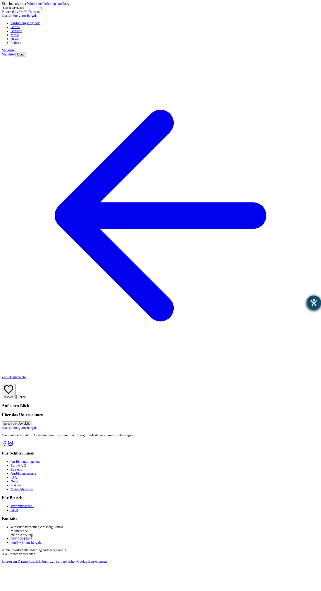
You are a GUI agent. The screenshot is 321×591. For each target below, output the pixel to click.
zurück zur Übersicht (16, 423)
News (14, 39)
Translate (34, 12)
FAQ (13, 477)
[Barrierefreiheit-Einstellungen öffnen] (314, 303)
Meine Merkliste (21, 489)
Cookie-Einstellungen (92, 561)
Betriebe (16, 31)
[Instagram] (10, 445)
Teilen (22, 397)
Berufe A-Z (18, 465)
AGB (14, 510)
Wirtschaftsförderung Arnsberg (48, 3)
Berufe (15, 27)
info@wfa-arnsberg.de (25, 542)
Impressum (9, 561)
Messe (14, 35)
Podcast (15, 43)
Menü (20, 54)
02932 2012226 (21, 539)
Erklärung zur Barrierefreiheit (56, 561)
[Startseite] (19, 15)
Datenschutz (26, 561)
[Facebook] (5, 445)
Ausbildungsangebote (25, 23)
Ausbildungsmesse (23, 473)
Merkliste (8, 50)
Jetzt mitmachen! (22, 506)
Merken (8, 397)
